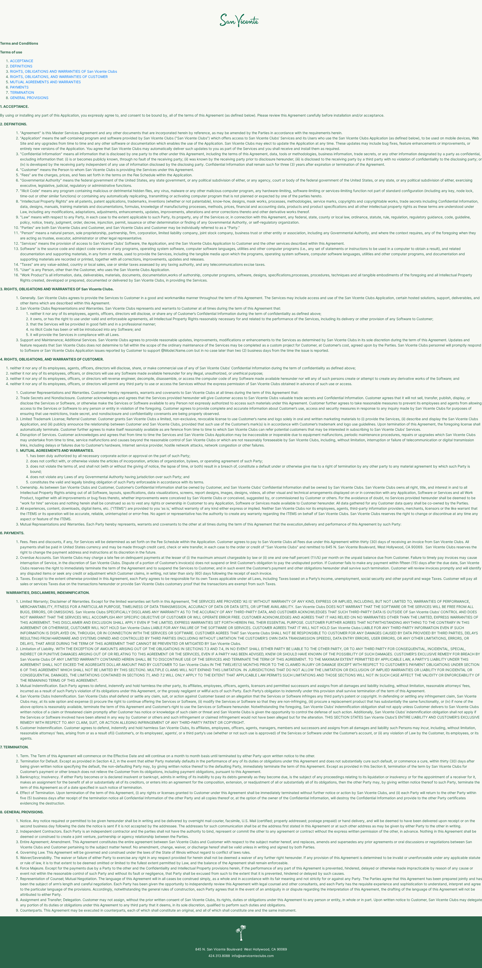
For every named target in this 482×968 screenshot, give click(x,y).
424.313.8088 (219, 956)
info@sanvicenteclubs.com (253, 956)
